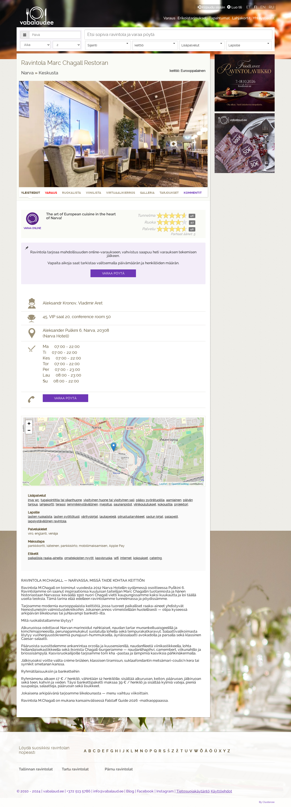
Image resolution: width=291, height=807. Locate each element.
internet (126, 558)
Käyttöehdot (221, 791)
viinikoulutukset (145, 504)
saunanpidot (123, 504)
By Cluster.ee (267, 802)
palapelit (171, 516)
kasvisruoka (103, 558)
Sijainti (92, 45)
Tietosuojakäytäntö (193, 791)
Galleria (147, 192)
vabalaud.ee (53, 791)
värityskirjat (89, 516)
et (248, 7)
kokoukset (140, 558)
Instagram (165, 791)
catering (156, 558)
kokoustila (165, 504)
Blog (130, 791)
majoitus (106, 504)
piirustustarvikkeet (131, 516)
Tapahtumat (219, 18)
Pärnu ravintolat (119, 769)
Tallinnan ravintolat (36, 769)
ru (271, 7)
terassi (60, 504)
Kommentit (193, 192)
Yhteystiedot (264, 18)
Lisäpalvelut (190, 45)
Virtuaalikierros (120, 192)
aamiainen (173, 500)
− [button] (29, 430)
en (263, 7)
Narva (28, 72)
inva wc (33, 500)
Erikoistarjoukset (192, 18)
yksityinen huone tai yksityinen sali (108, 500)
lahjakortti (47, 504)
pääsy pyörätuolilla (150, 500)
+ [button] (29, 423)
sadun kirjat (154, 516)
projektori (181, 504)
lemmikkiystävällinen (82, 504)
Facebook (145, 791)
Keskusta (48, 72)
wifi (116, 558)
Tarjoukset (169, 192)
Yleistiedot (30, 192)
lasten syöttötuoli (67, 516)
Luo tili (236, 7)
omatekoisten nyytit (79, 558)
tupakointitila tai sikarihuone (61, 500)
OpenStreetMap (180, 483)
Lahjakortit (241, 18)
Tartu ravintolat (75, 769)
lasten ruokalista (40, 516)
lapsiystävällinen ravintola (47, 521)
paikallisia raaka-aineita (45, 558)
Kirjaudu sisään (213, 7)
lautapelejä (108, 516)
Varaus (169, 18)
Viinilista (93, 192)
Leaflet (163, 483)
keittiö (139, 45)
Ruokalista (71, 192)
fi (255, 7)
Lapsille (234, 45)
